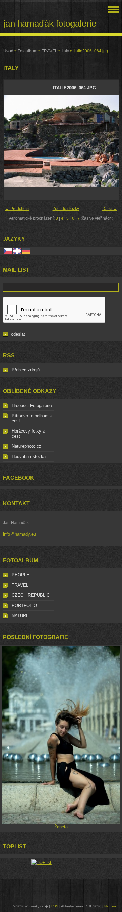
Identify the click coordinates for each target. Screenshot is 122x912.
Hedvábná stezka (29, 456)
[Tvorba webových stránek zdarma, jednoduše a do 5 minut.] (46, 906)
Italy (65, 51)
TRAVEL (49, 51)
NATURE (20, 615)
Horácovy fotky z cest (28, 433)
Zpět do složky (66, 208)
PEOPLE (20, 574)
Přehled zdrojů (26, 369)
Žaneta (61, 826)
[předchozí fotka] (14, 141)
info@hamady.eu (19, 534)
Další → (109, 208)
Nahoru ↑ (111, 906)
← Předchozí (17, 208)
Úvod (8, 51)
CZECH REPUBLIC (31, 595)
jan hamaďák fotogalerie (49, 23)
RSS (54, 906)
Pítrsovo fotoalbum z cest (32, 418)
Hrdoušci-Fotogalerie (32, 405)
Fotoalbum (27, 51)
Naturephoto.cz (26, 446)
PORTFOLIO (24, 605)
